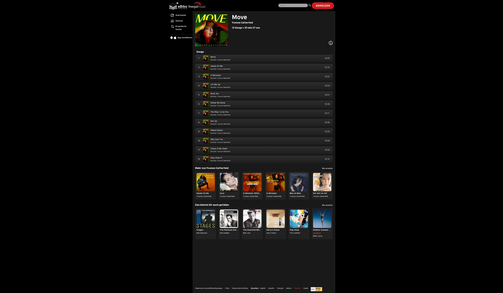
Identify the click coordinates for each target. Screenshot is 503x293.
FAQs (227, 288)
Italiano (289, 288)
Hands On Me (217, 66)
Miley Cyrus (317, 236)
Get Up (214, 121)
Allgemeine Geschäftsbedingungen (209, 288)
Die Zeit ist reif (320, 193)
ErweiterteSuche (181, 28)
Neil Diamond (201, 233)
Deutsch (297, 288)
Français (280, 288)
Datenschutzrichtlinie (240, 288)
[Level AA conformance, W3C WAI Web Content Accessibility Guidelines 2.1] (316, 289)
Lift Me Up (215, 84)
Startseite (181, 15)
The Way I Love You (219, 112)
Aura (222, 193)
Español (271, 288)
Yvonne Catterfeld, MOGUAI (252, 196)
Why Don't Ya (217, 139)
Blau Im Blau (295, 193)
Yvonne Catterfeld (242, 22)
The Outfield (295, 233)
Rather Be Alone (218, 103)
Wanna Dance (217, 130)
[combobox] (293, 5)
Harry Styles (271, 233)
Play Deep (294, 230)
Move (213, 57)
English (263, 288)
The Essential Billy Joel (252, 230)
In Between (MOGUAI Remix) (252, 193)
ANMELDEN (323, 5)
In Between (216, 75)
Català (305, 288)
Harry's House (273, 230)
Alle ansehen (327, 168)
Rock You (215, 93)
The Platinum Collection (229, 230)
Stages (199, 230)
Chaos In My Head (219, 148)
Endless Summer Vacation (322, 230)
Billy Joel (246, 233)
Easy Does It (216, 158)
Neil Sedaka (224, 233)
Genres (179, 21)
